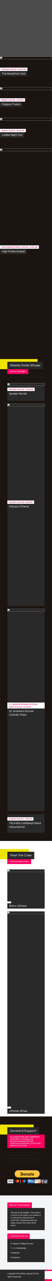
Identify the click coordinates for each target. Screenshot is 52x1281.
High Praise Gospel (13, 251)
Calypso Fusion (11, 104)
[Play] (8, 38)
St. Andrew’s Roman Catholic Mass (21, 713)
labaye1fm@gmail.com (23, 1244)
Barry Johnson (18, 905)
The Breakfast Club (13, 73)
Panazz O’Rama (19, 506)
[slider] (48, 41)
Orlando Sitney (18, 1111)
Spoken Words (18, 393)
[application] (35, 41)
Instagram (15, 1257)
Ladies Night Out (12, 134)
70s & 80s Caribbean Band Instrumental (25, 825)
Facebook (15, 1253)
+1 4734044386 (19, 1248)
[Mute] (42, 41)
